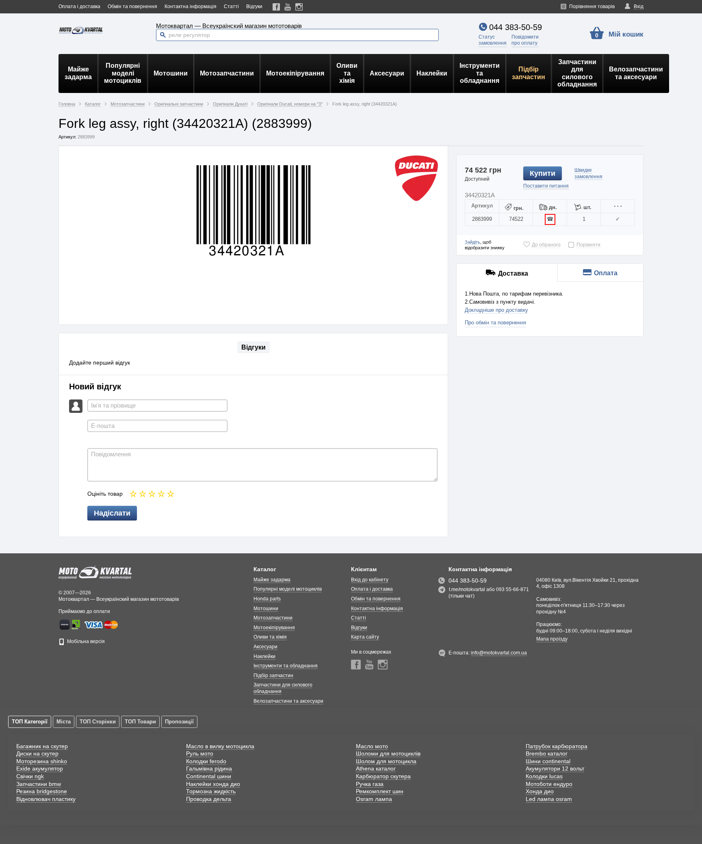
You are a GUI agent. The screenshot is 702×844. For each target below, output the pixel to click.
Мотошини (171, 73)
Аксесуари (387, 73)
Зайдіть (472, 242)
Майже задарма (78, 73)
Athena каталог (376, 768)
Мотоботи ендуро (549, 784)
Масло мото (372, 746)
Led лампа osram (549, 799)
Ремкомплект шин (379, 791)
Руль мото (199, 753)
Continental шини (208, 776)
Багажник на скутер (42, 746)
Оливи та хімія (347, 73)
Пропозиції (179, 722)
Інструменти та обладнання (479, 73)
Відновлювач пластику (46, 799)
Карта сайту (365, 637)
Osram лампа (374, 799)
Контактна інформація (191, 6)
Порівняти (588, 245)
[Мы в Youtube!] (288, 7)
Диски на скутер (37, 753)
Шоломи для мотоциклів (388, 753)
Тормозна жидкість (211, 791)
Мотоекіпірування (295, 73)
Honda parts (267, 599)
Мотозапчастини (227, 73)
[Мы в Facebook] (276, 7)
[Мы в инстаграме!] (299, 7)
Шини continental (548, 761)
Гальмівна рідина (209, 768)
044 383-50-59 (515, 27)
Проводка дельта (208, 799)
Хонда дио (540, 791)
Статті (231, 6)
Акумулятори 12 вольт (555, 768)
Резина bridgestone (41, 791)
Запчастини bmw (38, 784)
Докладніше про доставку (496, 310)
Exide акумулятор (39, 768)
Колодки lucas (544, 776)
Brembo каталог (547, 753)
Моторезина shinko (41, 761)
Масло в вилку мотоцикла (220, 746)
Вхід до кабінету (369, 580)
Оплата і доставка (79, 6)
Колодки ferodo (206, 761)
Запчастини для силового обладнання (577, 73)
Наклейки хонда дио (213, 784)
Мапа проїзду (552, 639)
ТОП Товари (140, 722)
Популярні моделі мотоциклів (122, 73)
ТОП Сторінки (98, 722)
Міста (63, 722)
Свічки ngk (30, 776)
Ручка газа (370, 784)
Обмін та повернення (132, 6)
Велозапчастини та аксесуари (636, 73)
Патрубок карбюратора (556, 746)
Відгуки (254, 6)
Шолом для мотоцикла (386, 761)
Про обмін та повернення (495, 322)
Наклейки (431, 73)
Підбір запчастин (528, 73)
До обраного (546, 245)
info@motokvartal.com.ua (499, 653)
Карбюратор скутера (383, 776)
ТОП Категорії (30, 722)
